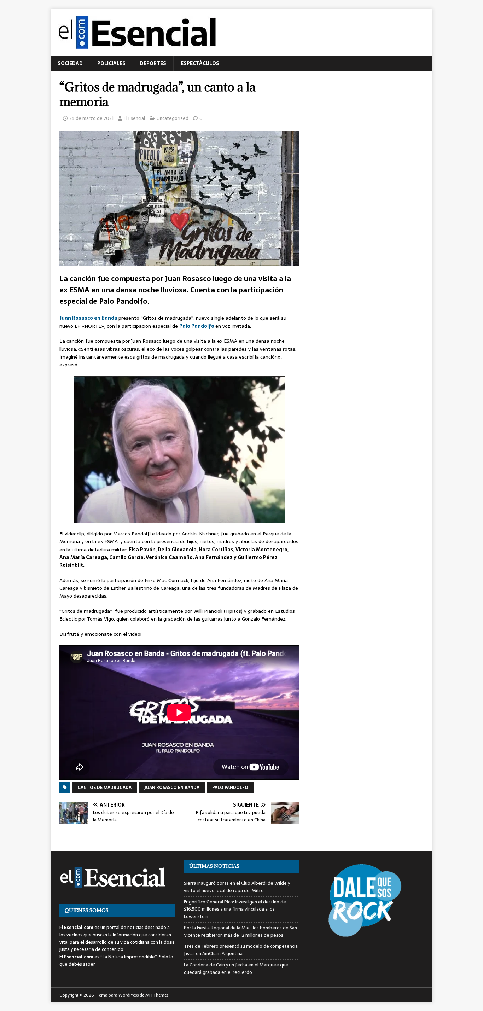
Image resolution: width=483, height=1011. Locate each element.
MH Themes (156, 995)
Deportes (153, 63)
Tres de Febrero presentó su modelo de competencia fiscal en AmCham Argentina (241, 949)
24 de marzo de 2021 (91, 118)
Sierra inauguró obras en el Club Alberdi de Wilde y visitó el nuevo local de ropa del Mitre (237, 886)
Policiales (111, 63)
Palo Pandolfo (197, 326)
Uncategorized (172, 118)
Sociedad (70, 63)
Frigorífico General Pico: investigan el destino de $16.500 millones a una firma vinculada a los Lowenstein (235, 909)
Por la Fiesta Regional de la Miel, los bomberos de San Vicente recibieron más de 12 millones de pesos (240, 931)
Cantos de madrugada (105, 787)
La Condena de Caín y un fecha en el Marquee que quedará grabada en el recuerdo (236, 968)
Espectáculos (200, 63)
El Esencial (134, 118)
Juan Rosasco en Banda (88, 318)
